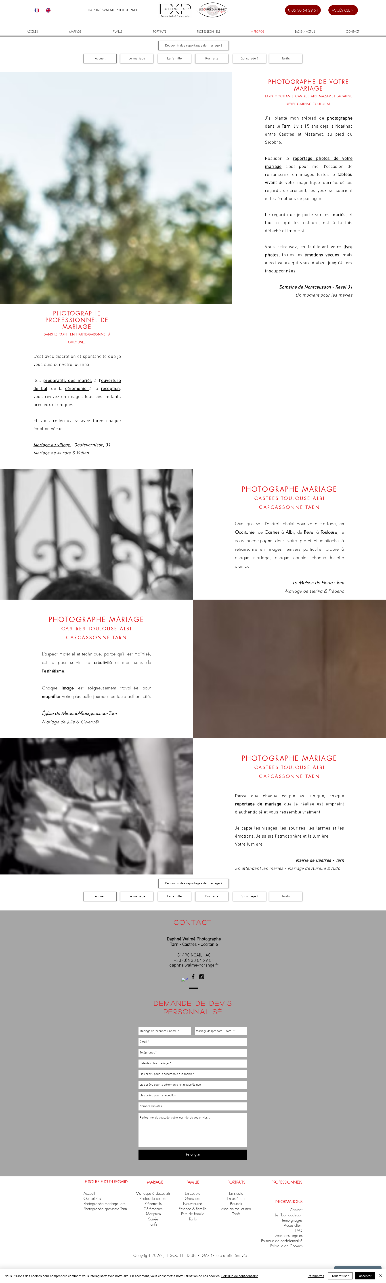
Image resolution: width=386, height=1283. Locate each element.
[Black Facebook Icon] (193, 976)
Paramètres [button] (316, 1276)
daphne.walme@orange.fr (193, 965)
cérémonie (77, 389)
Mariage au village (52, 445)
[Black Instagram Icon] (201, 976)
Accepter (365, 1276)
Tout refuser (340, 1276)
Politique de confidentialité (239, 1276)
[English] (48, 10)
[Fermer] (380, 1275)
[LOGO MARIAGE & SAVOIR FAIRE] (184, 981)
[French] (36, 10)
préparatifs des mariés (67, 380)
